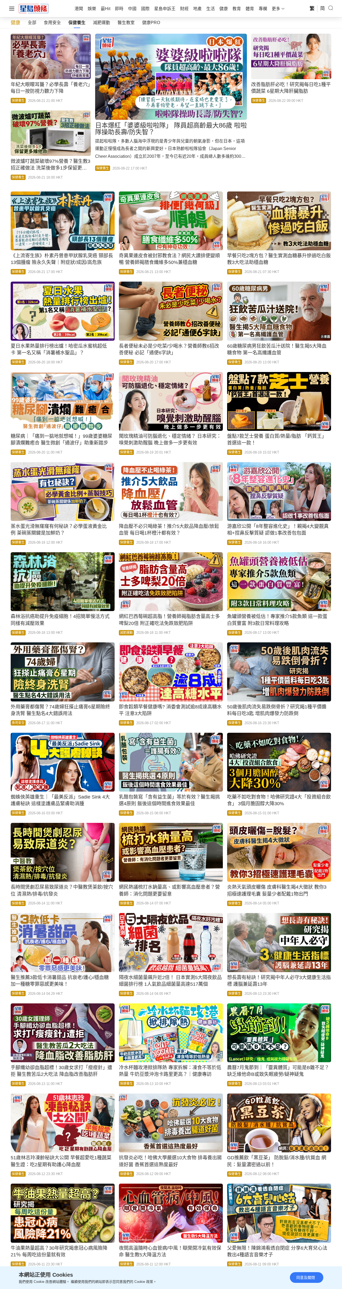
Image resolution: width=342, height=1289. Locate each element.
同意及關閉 (305, 1277)
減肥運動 (101, 22)
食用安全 (52, 22)
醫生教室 (126, 22)
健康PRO (151, 22)
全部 (32, 22)
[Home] (33, 8)
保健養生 (77, 22)
